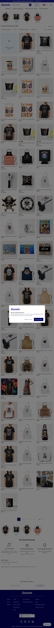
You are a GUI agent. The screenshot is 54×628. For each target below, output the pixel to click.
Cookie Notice (27, 314)
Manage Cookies (28, 319)
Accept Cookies (38, 319)
